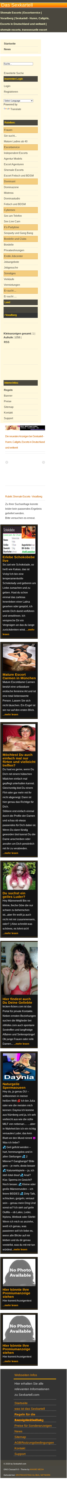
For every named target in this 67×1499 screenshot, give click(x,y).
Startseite (21, 1403)
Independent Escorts (16, 153)
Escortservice (12, 147)
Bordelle (9, 244)
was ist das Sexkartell (29, 1408)
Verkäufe (9, 279)
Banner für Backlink (28, 1420)
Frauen (8, 130)
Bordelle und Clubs (15, 238)
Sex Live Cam (12, 221)
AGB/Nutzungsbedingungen (34, 1442)
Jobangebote (11, 262)
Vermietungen (12, 284)
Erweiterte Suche (14, 73)
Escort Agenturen (14, 164)
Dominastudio (12, 198)
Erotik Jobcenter (13, 256)
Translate (15, 109)
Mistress (8, 193)
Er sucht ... (10, 290)
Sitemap (8, 407)
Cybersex (9, 210)
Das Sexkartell (17, 5)
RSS (6, 342)
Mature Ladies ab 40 (15, 141)
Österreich (10, 310)
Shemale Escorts (14, 170)
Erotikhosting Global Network (33, 1475)
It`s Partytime (11, 227)
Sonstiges (10, 273)
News (18, 1431)
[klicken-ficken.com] (21, 993)
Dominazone (11, 187)
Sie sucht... (10, 135)
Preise (7, 401)
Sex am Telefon (13, 215)
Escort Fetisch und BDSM (19, 175)
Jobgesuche (11, 267)
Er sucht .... (10, 296)
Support (8, 418)
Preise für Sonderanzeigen (33, 1425)
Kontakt (8, 412)
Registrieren (11, 91)
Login (7, 86)
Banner (8, 395)
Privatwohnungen (14, 250)
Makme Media (37, 1469)
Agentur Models (13, 158)
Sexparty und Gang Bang (18, 233)
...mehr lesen (10, 714)
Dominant (9, 181)
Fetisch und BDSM (15, 204)
